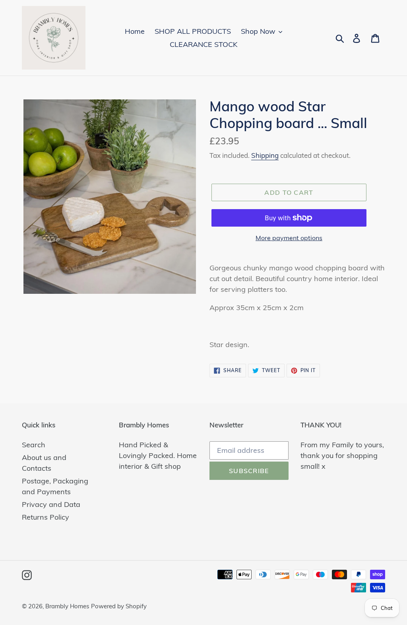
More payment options (289, 238)
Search (33, 444)
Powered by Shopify (119, 606)
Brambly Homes (67, 606)
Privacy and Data (51, 504)
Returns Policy (45, 517)
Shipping (265, 155)
